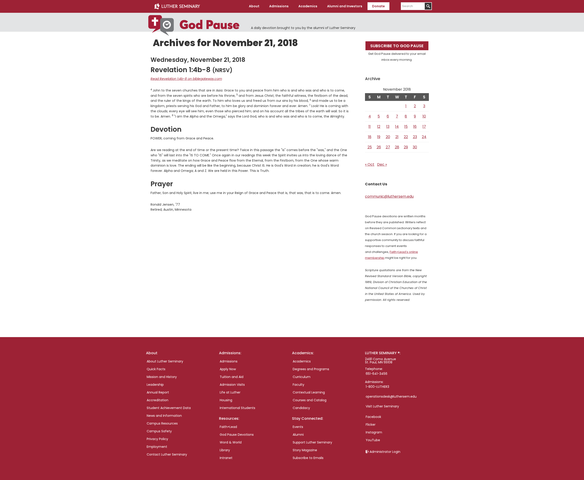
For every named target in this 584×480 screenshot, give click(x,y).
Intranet (226, 458)
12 (378, 126)
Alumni (298, 434)
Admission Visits (232, 384)
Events (298, 427)
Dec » (382, 164)
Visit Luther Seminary (382, 406)
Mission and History (162, 377)
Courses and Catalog (309, 400)
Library (225, 450)
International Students (237, 408)
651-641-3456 (376, 373)
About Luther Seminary (165, 361)
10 (424, 116)
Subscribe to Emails (308, 458)
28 (397, 147)
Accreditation (157, 400)
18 (369, 136)
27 (388, 147)
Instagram (374, 432)
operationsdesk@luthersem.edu (391, 396)
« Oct (369, 164)
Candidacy (301, 408)
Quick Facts (156, 369)
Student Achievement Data (169, 408)
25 (370, 147)
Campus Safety (159, 431)
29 (406, 147)
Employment (157, 446)
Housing (226, 400)
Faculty (298, 384)
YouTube (373, 440)
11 (369, 126)
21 (397, 136)
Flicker (370, 424)
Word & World (231, 442)
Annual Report (158, 392)
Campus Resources (162, 423)
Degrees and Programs (311, 369)
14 (397, 126)
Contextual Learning (309, 392)
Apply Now (228, 369)
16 (415, 126)
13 (387, 126)
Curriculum (301, 377)
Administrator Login (385, 451)
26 (379, 147)
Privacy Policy (157, 439)
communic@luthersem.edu (389, 196)
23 (415, 136)
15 (406, 126)
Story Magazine (305, 450)
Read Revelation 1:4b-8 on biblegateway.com (186, 78)
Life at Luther (230, 392)
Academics (302, 361)
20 (388, 136)
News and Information (164, 415)
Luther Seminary (177, 6)
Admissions (228, 361)
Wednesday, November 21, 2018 (198, 60)
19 (378, 136)
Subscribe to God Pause (397, 46)
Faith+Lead (228, 427)
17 (424, 126)
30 (415, 147)
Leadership (155, 384)
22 (406, 136)
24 (424, 136)
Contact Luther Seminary (167, 454)
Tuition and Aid (231, 377)
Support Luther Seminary (312, 442)
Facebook (373, 416)
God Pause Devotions (237, 434)
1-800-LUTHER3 (377, 386)
